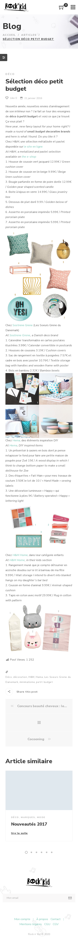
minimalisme (27, 682)
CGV (56, 924)
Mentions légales (30, 924)
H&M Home (20, 555)
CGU (47, 924)
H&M (31, 677)
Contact (56, 919)
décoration (20, 677)
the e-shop (29, 157)
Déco (10, 74)
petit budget (44, 682)
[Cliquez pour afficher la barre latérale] (3, 57)
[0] (61, 9)
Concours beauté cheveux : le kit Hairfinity (41, 706)
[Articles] (39, 723)
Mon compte (22, 919)
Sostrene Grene (23, 325)
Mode (41, 817)
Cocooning (36, 739)
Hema (16, 440)
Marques (28, 817)
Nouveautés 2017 (29, 824)
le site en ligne (33, 147)
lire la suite (19, 833)
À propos (42, 919)
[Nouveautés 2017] (39, 790)
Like (13, 98)
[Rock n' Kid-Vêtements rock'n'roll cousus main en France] (16, 7)
